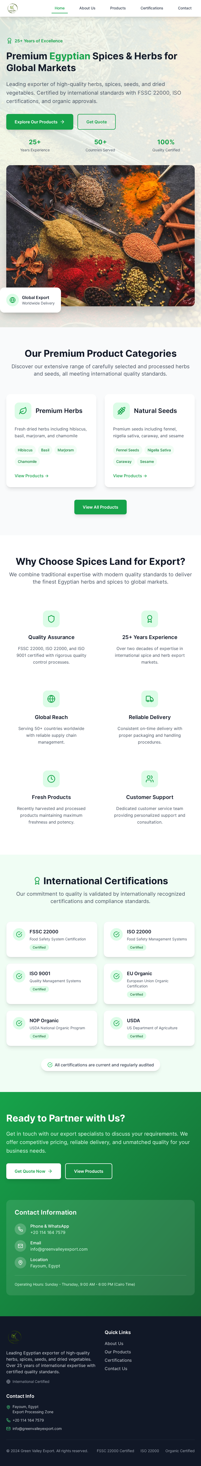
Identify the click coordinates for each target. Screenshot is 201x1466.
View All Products (100, 507)
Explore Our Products (36, 121)
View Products (32, 475)
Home (60, 8)
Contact (185, 8)
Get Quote (96, 121)
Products (118, 8)
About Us (87, 8)
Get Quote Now (30, 1171)
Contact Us (116, 1368)
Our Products (118, 1351)
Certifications (152, 8)
